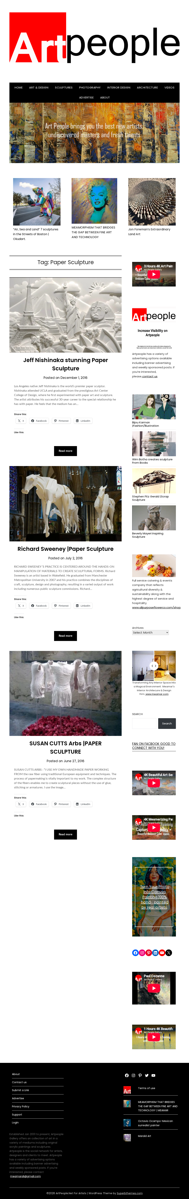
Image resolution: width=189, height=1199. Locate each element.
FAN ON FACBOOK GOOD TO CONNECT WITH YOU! (154, 746)
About (105, 97)
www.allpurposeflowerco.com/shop (156, 607)
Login (15, 1122)
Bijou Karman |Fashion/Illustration (145, 423)
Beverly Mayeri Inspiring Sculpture (147, 534)
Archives (138, 628)
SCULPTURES (64, 87)
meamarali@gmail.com (25, 1176)
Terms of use (146, 1088)
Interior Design (118, 87)
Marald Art (144, 1136)
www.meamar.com (157, 694)
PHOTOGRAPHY (90, 87)
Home (19, 87)
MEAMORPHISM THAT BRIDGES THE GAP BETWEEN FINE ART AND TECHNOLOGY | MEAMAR (158, 1106)
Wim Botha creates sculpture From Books (152, 460)
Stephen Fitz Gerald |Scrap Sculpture (150, 497)
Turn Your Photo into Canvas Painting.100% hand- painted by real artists (154, 897)
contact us (149, 376)
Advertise (86, 97)
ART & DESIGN (38, 87)
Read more (65, 451)
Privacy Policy (20, 1106)
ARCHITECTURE (147, 87)
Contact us (19, 1082)
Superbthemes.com (130, 1193)
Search (137, 714)
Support (17, 1114)
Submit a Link (20, 1090)
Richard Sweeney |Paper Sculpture (66, 549)
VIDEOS (169, 87)
